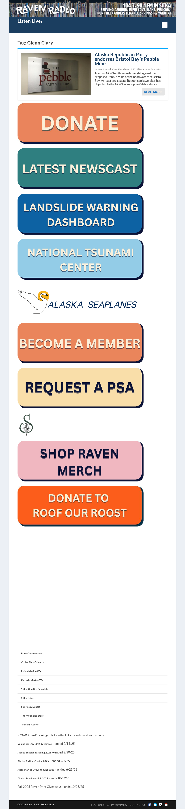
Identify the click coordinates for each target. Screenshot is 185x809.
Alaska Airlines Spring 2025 (33, 761)
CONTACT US (137, 804)
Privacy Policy (119, 804)
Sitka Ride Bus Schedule (34, 689)
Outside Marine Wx (32, 679)
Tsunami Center (30, 724)
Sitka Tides (27, 697)
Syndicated (156, 69)
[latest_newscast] (81, 187)
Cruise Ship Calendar (33, 662)
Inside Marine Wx (31, 671)
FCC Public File (100, 804)
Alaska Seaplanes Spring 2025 (34, 752)
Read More (153, 92)
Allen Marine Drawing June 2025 (36, 769)
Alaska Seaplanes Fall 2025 (33, 778)
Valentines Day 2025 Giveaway (35, 743)
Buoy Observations (31, 653)
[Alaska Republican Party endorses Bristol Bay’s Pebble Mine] (56, 74)
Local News (144, 69)
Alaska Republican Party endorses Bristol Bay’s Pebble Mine (127, 59)
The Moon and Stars (32, 715)
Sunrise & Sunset (30, 706)
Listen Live (29, 21)
